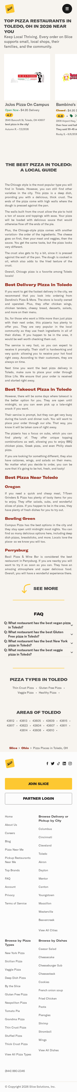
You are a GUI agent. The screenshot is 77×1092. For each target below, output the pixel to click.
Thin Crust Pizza (15, 1027)
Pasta (42, 1007)
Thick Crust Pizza (16, 1044)
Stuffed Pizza (13, 1036)
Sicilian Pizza (13, 961)
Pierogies (45, 1015)
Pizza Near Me (14, 849)
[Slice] (10, 9)
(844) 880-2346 (15, 1071)
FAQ (7, 878)
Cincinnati (45, 837)
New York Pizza (15, 953)
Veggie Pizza (13, 969)
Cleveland (45, 845)
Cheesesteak (47, 974)
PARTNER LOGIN (38, 798)
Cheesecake (46, 957)
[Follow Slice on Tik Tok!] (58, 764)
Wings (43, 1040)
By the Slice (12, 986)
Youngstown (46, 895)
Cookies (44, 982)
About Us (11, 825)
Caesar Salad (47, 949)
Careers (10, 833)
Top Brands (12, 870)
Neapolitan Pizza (16, 1002)
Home (9, 816)
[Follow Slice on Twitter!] (53, 764)
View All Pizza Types (18, 1054)
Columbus (45, 829)
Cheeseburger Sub (50, 965)
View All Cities (48, 930)
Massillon (45, 903)
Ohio (25, 748)
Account (10, 887)
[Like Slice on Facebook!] (47, 764)
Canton (43, 887)
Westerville (46, 911)
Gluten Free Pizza (16, 994)
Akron (42, 862)
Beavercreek (46, 920)
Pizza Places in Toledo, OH (50, 748)
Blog (8, 841)
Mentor (43, 878)
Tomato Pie (12, 1011)
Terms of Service (15, 903)
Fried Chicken (48, 998)
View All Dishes (49, 1050)
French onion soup (51, 990)
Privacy (10, 895)
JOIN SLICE (38, 784)
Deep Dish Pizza (15, 978)
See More (45, 588)
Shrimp (43, 1023)
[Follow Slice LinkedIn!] (64, 764)
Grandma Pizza (15, 1019)
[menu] (67, 8)
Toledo (43, 854)
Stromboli (45, 1031)
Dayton (43, 870)
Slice (13, 748)
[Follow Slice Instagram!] (70, 764)
